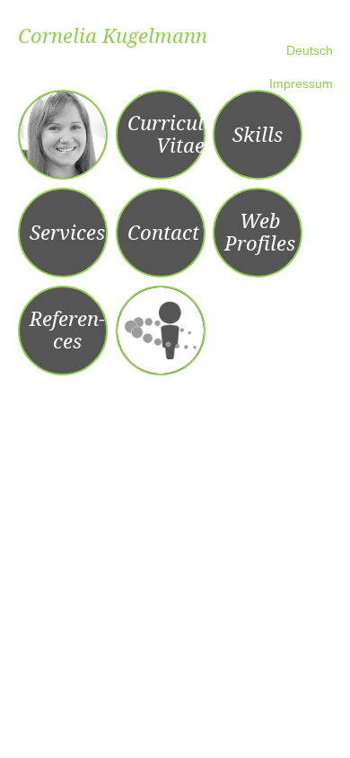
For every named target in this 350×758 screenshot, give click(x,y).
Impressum (301, 83)
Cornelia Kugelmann (112, 36)
